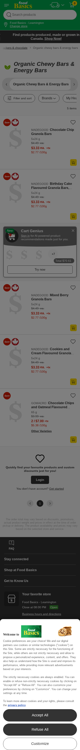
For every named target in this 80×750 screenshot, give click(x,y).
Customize (40, 744)
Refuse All (40, 729)
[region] (40, 684)
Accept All (40, 715)
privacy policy (17, 705)
